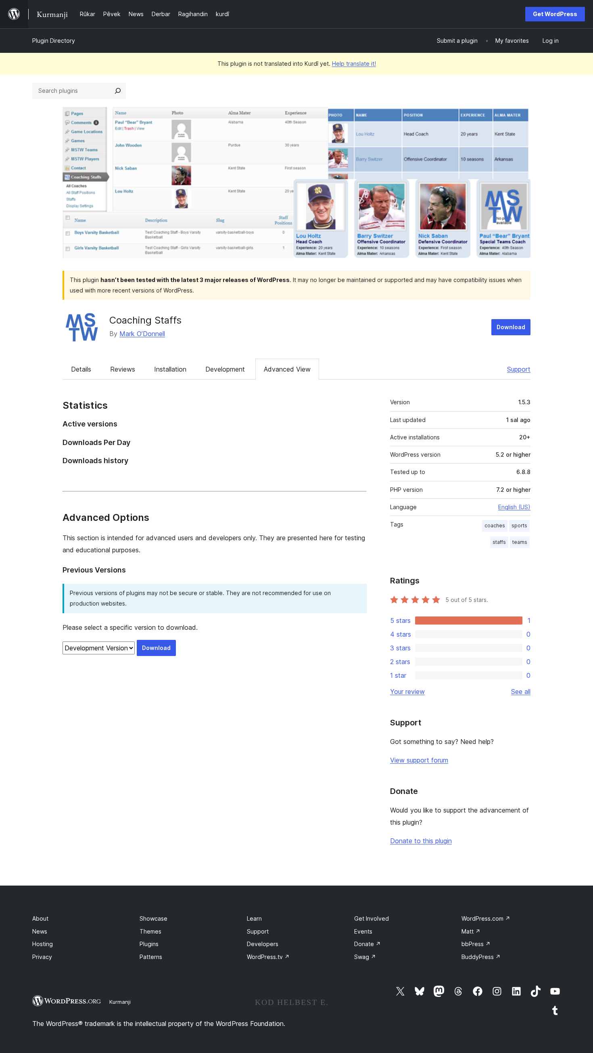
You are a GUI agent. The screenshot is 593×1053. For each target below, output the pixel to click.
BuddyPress (481, 956)
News (39, 931)
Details (81, 369)
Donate (367, 943)
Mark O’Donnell (142, 334)
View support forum (419, 760)
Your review (407, 691)
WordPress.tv (268, 956)
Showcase (153, 918)
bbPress (476, 943)
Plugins (149, 943)
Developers (262, 943)
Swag (365, 956)
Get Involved (371, 918)
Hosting (42, 943)
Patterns (151, 956)
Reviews (122, 369)
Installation (170, 369)
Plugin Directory (53, 40)
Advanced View (287, 369)
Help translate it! (354, 63)
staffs (499, 542)
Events (363, 931)
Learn (254, 918)
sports (519, 525)
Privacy (42, 956)
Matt (470, 931)
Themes (150, 931)
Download (511, 327)
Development (225, 369)
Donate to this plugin (421, 841)
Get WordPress (555, 13)
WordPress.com (485, 918)
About (40, 918)
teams (519, 542)
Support (518, 369)
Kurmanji (120, 1002)
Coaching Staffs (145, 320)
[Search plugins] (118, 91)
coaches (494, 525)
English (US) (514, 507)
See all (520, 691)
